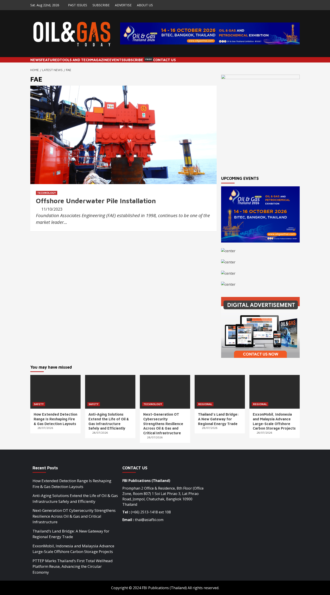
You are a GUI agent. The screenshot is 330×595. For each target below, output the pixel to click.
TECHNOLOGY (46, 192)
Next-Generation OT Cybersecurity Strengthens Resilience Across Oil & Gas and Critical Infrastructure (163, 423)
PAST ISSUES (77, 5)
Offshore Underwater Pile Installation (96, 201)
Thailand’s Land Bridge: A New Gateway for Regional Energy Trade (218, 419)
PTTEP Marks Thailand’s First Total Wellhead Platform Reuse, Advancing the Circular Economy (73, 566)
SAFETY (39, 404)
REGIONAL (205, 404)
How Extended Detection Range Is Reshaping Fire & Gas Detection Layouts (55, 419)
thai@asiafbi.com (149, 519)
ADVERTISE (123, 5)
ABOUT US (145, 5)
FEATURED (50, 60)
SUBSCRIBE (101, 5)
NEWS (35, 60)
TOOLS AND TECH (75, 60)
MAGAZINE (99, 60)
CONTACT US (164, 60)
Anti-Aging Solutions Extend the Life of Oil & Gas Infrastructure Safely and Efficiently (75, 498)
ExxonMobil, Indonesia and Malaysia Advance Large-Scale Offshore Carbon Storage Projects (73, 548)
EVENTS (116, 60)
